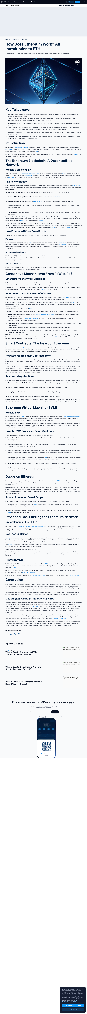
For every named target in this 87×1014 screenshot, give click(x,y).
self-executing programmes (25, 348)
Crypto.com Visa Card (28, 572)
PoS (24, 217)
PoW (56, 217)
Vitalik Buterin (18, 147)
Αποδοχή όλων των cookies (73, 1005)
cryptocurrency (63, 244)
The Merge (66, 297)
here (30, 308)
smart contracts (37, 201)
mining (22, 220)
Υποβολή (55, 712)
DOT (67, 565)
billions (28, 506)
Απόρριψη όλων (72, 1009)
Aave (9, 512)
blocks (45, 196)
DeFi (37, 227)
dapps (76, 154)
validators (57, 196)
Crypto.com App (74, 575)
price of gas (11, 544)
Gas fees (7, 538)
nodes (64, 173)
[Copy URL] (18, 634)
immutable (11, 177)
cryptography (29, 175)
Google (44, 289)
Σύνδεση (71, 1)
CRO (14, 567)
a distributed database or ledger (30, 173)
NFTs (53, 227)
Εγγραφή (77, 1)
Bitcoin (41, 220)
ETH (72, 302)
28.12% (57, 336)
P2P (58, 481)
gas (46, 457)
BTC (57, 565)
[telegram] (14, 634)
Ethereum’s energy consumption (45, 314)
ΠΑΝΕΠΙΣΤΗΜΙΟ (8, 5)
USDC (77, 565)
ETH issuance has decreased (30, 318)
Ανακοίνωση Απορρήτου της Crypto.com (42, 716)
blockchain (8, 149)
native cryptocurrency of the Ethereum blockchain (30, 526)
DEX (35, 504)
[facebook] (7, 634)
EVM (37, 151)
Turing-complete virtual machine (71, 416)
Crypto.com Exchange (38, 575)
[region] (73, 1000)
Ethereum (25, 147)
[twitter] (11, 634)
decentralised (76, 185)
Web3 (68, 227)
